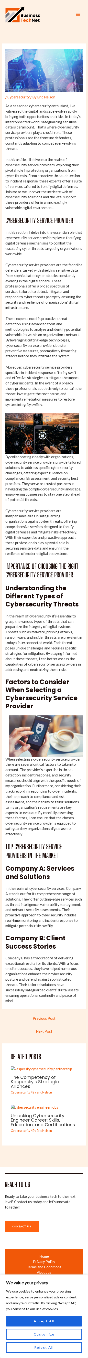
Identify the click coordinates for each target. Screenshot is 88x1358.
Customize (44, 1334)
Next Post (44, 1031)
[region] (44, 1316)
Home (44, 1256)
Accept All (44, 1321)
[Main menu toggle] (78, 14)
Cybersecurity (18, 97)
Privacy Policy (44, 1262)
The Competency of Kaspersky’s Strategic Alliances (35, 1081)
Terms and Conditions (44, 1267)
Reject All (44, 1347)
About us (44, 1272)
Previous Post (44, 1018)
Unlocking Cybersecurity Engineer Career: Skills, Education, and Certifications (43, 1120)
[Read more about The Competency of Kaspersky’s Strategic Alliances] (41, 1068)
